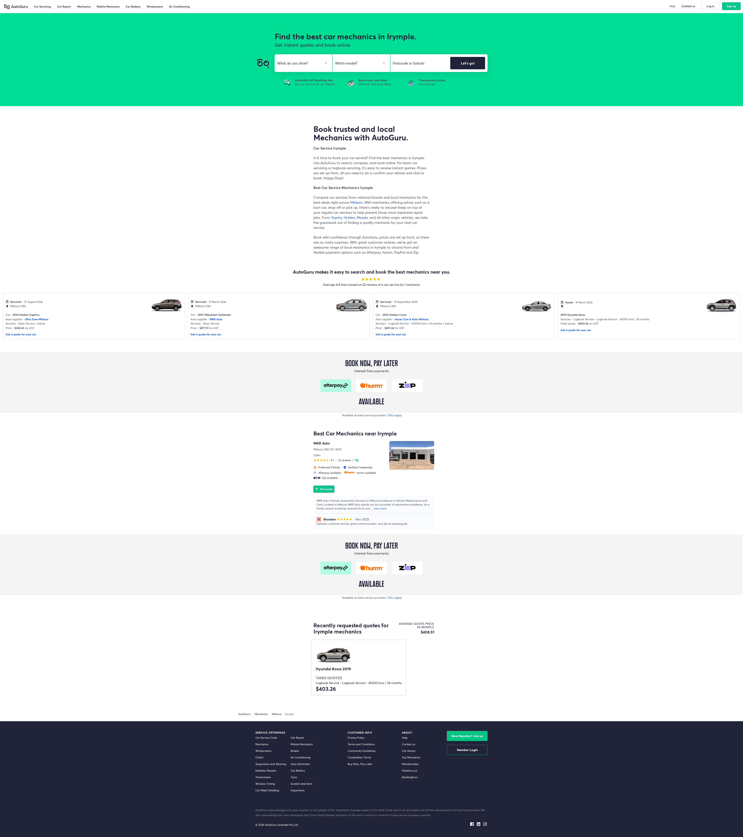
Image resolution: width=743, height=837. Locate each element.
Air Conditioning (300, 757)
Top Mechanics (411, 757)
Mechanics (261, 744)
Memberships (410, 764)
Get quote (324, 489)
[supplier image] (411, 455)
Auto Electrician (300, 764)
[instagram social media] (485, 823)
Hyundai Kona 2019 (333, 668)
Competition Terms (359, 757)
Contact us (408, 744)
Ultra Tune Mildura (36, 319)
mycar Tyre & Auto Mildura (411, 319)
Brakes (295, 751)
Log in (710, 6)
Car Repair (297, 737)
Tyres (294, 777)
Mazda (362, 217)
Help (405, 737)
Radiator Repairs (265, 770)
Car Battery (298, 770)
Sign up (731, 6)
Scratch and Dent (301, 783)
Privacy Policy (356, 737)
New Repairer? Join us (467, 736)
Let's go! (468, 63)
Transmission (263, 777)
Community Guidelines (362, 751)
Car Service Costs (266, 737)
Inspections (298, 790)
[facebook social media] (471, 823)
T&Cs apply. (395, 415)
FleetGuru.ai (409, 770)
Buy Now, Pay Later (360, 764)
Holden (349, 217)
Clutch (259, 757)
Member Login (467, 750)
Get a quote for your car (21, 334)
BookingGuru (410, 777)
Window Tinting (265, 783)
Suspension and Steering (270, 764)
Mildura (356, 202)
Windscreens (263, 751)
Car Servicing (42, 6)
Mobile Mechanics (302, 744)
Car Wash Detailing (267, 790)
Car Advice (408, 751)
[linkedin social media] (478, 823)
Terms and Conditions (361, 744)
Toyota (336, 217)
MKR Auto (216, 319)
